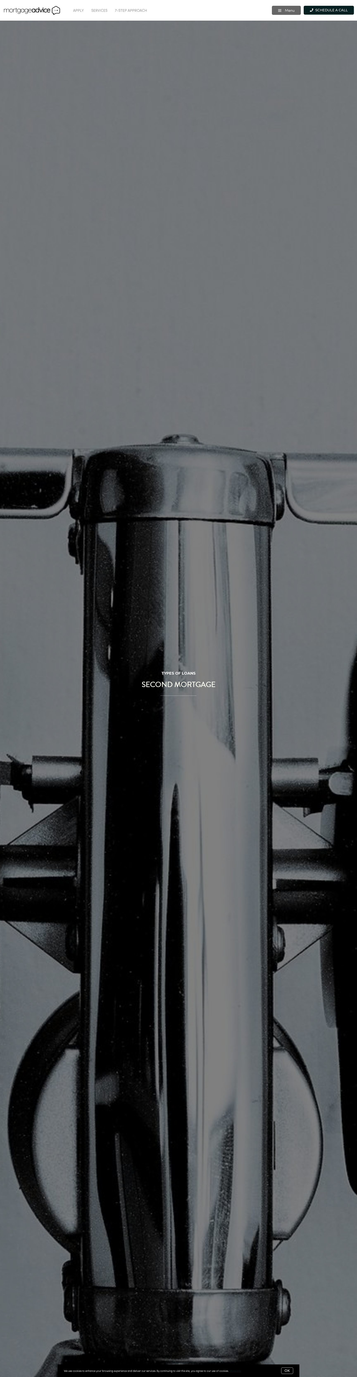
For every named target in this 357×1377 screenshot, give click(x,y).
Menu (289, 10)
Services (99, 10)
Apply (78, 10)
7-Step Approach (131, 10)
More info (235, 1370)
